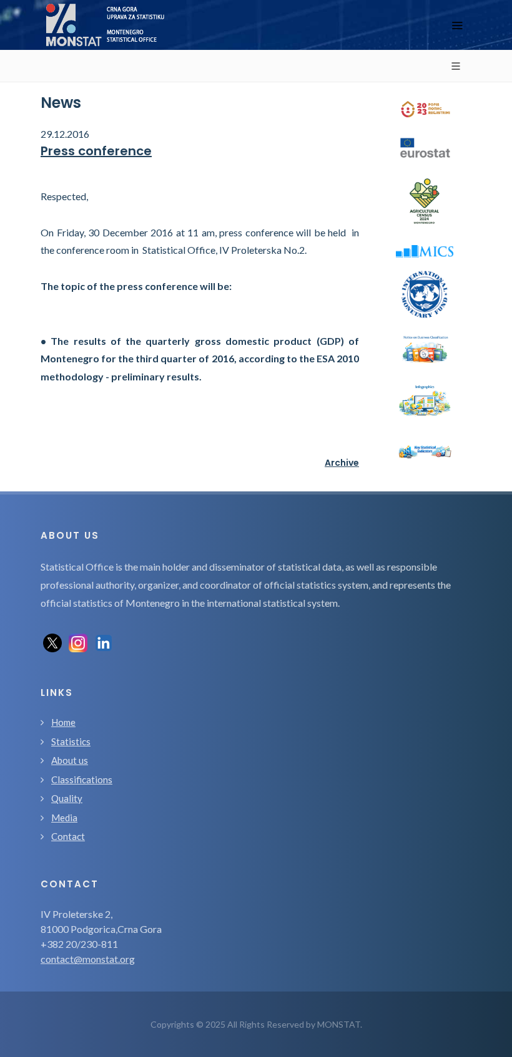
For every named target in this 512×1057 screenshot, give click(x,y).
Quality (66, 798)
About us (69, 760)
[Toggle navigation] (457, 25)
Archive (342, 462)
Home (63, 722)
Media (64, 817)
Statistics (71, 741)
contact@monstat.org (88, 959)
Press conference (96, 151)
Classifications (81, 779)
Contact (68, 836)
